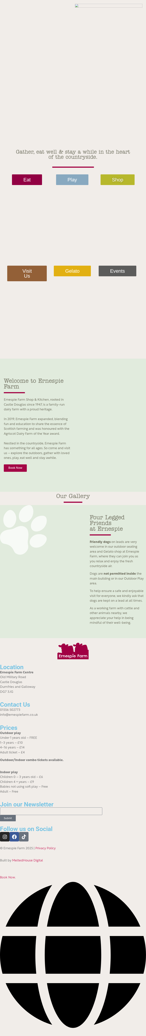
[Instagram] (5, 836)
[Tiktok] (24, 836)
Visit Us (27, 273)
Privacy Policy (45, 848)
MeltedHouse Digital (27, 860)
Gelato (72, 271)
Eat (27, 180)
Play (72, 180)
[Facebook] (14, 836)
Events (117, 271)
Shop (117, 180)
